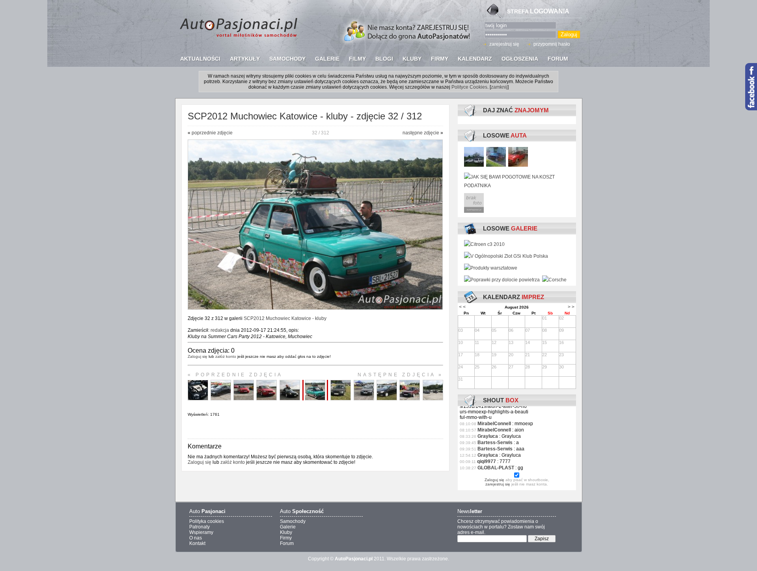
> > (571, 307)
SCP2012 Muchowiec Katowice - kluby (285, 318)
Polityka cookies (206, 521)
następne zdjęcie (421, 133)
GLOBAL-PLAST (495, 468)
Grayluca (487, 436)
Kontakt (197, 543)
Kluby (286, 532)
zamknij (499, 87)
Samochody (293, 521)
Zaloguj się (197, 356)
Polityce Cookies (469, 87)
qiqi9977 (486, 461)
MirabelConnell (494, 423)
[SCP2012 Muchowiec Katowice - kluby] (315, 308)
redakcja (220, 330)
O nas (195, 538)
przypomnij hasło (551, 44)
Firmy (286, 538)
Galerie (288, 527)
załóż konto (225, 356)
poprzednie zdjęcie (212, 133)
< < (462, 307)
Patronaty (199, 527)
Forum (287, 543)
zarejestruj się (504, 44)
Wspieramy (201, 532)
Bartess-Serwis (495, 442)
